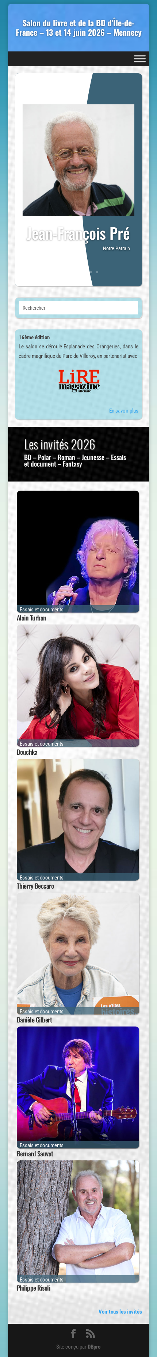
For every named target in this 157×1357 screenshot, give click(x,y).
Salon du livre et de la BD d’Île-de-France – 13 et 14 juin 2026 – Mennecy (79, 27)
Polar (44, 457)
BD (27, 457)
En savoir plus (123, 410)
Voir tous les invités (120, 1311)
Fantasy (72, 463)
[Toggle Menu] (140, 58)
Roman (66, 457)
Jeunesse (93, 457)
